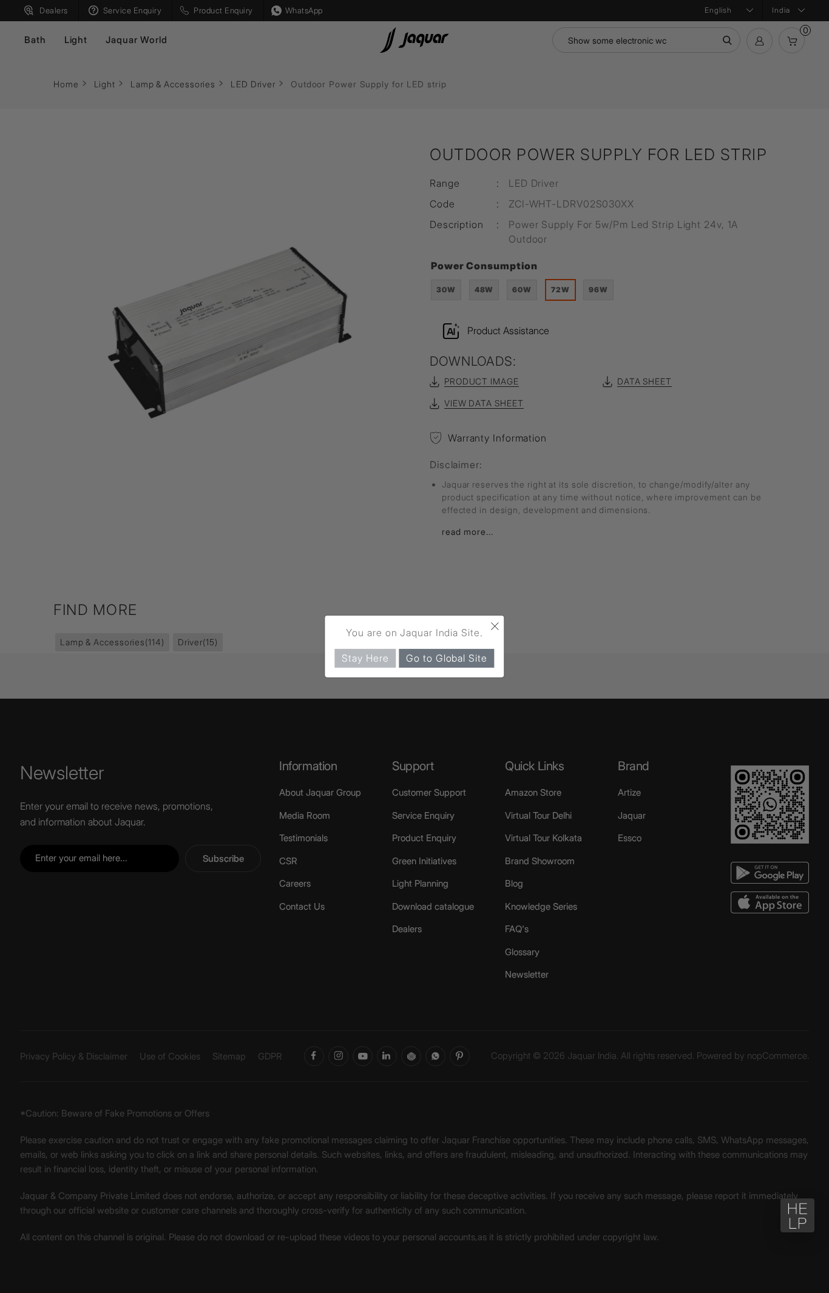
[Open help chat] (797, 1215)
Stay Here (365, 658)
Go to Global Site (446, 658)
